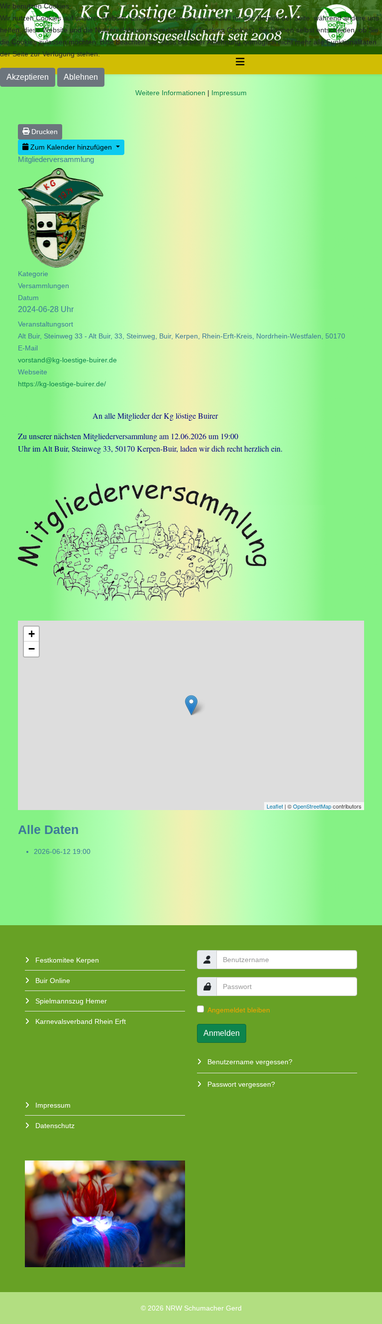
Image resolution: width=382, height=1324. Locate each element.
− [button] (31, 649)
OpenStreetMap (312, 806)
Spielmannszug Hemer (70, 1001)
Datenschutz (54, 1126)
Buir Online (51, 981)
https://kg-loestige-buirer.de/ (62, 384)
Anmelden (221, 1033)
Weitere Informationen (170, 93)
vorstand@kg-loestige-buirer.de (67, 360)
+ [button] (31, 634)
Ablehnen (81, 77)
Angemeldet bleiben (238, 1010)
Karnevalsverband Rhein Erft (79, 1021)
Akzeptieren (27, 77)
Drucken (43, 132)
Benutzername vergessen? (248, 1062)
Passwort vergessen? (240, 1084)
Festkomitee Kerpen (66, 960)
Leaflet (275, 806)
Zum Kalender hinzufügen (71, 147)
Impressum (52, 1105)
